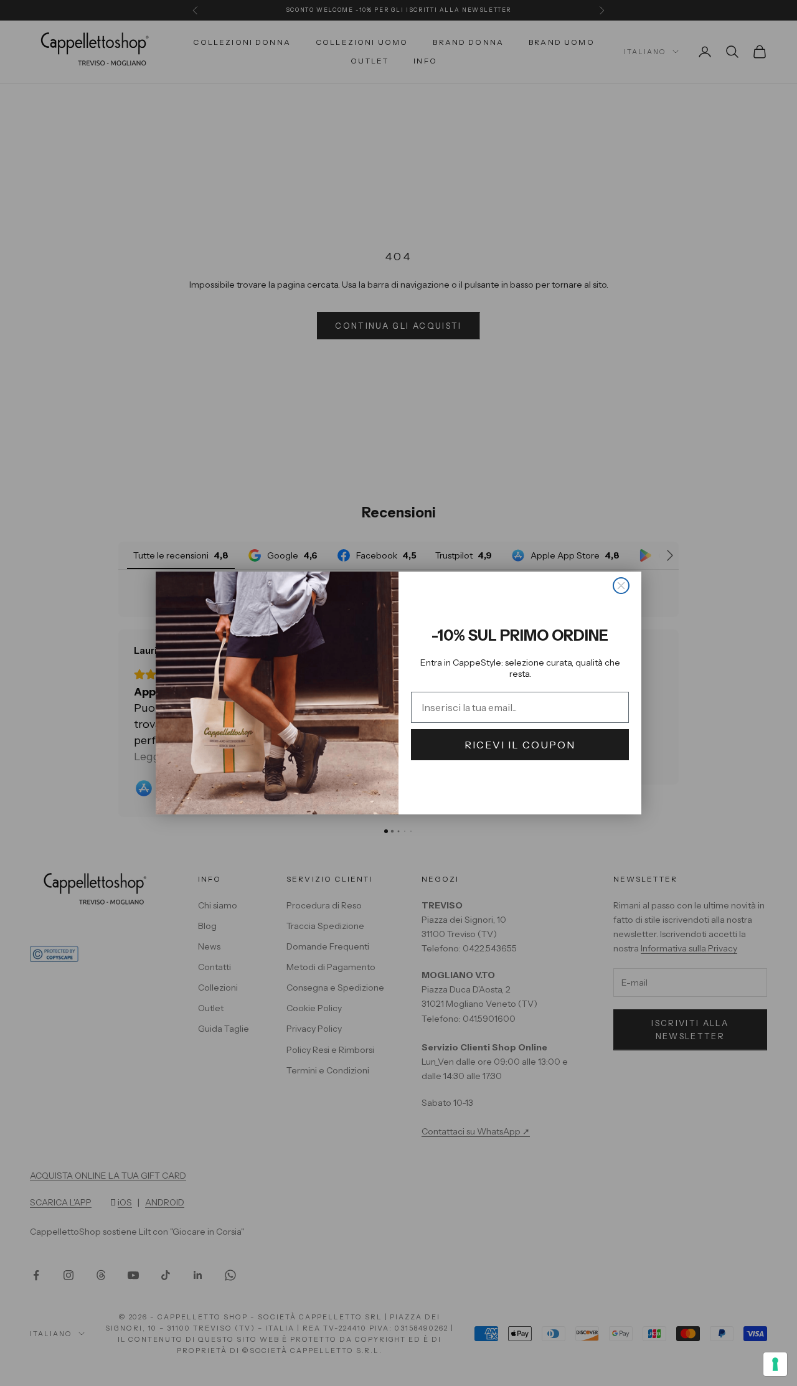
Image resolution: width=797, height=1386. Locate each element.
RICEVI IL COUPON (520, 744)
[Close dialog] (621, 585)
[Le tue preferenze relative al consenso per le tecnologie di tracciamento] (775, 1364)
